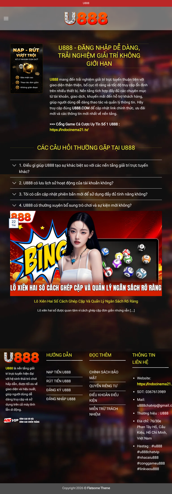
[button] (6, 18)
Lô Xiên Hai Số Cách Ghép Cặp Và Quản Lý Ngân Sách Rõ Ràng (86, 301)
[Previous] (9, 267)
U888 (9, 368)
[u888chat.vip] (86, 18)
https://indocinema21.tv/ (69, 130)
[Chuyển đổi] (14, 166)
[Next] (162, 267)
